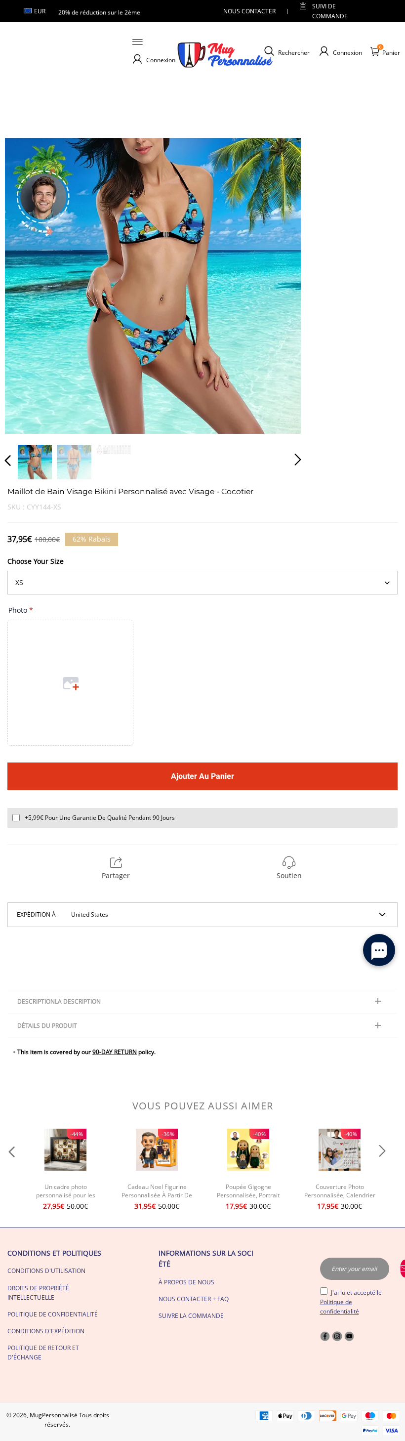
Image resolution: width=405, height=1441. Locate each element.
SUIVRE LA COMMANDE (191, 1316)
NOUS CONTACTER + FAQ (194, 1299)
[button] (28, 285)
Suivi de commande (330, 11)
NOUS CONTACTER (249, 11)
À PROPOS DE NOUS (186, 1282)
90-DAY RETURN (114, 1052)
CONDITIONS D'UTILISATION (46, 1271)
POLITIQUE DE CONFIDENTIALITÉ (52, 1314)
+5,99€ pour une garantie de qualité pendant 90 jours (100, 817)
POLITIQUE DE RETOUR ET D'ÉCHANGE (43, 1352)
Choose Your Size (35, 561)
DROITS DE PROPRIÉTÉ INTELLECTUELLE (38, 1293)
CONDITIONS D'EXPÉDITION (45, 1331)
